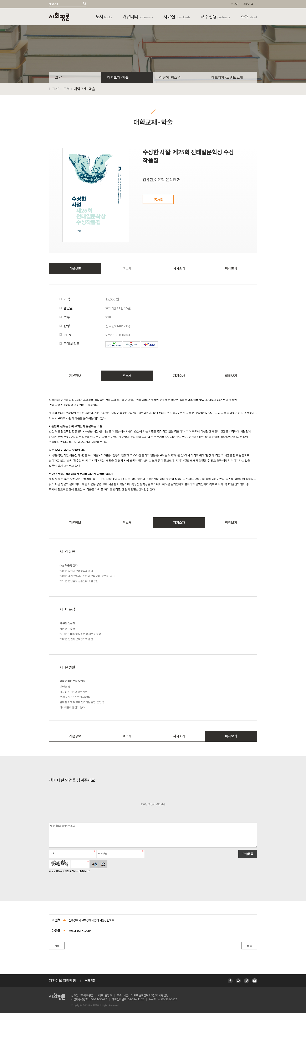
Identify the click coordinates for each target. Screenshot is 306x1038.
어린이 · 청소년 (170, 77)
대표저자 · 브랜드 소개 (227, 77)
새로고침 (103, 864)
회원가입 (248, 4)
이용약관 (90, 980)
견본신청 (158, 199)
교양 (58, 77)
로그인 (234, 4)
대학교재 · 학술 (118, 77)
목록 (249, 946)
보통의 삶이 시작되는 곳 (81, 931)
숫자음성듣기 (94, 864)
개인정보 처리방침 (62, 980)
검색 (56, 946)
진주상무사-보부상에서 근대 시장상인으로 (91, 920)
